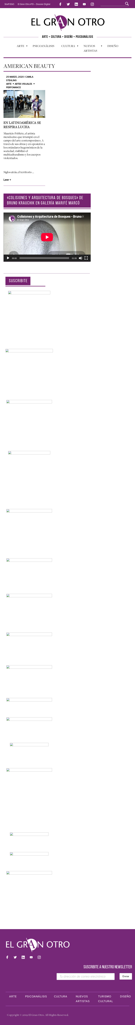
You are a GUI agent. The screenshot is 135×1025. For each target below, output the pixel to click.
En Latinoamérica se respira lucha (22, 125)
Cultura (66, 47)
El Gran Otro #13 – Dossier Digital (34, 4)
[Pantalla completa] (86, 258)
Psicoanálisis (43, 46)
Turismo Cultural (105, 999)
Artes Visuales (23, 84)
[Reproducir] (8, 258)
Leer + (7, 179)
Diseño (112, 46)
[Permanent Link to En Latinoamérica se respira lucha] (24, 104)
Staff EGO (9, 4)
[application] (47, 237)
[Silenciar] (80, 258)
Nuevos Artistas (88, 48)
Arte (18, 47)
